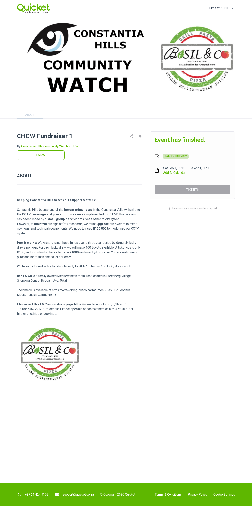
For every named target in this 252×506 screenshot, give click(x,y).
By (48, 146)
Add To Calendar (174, 173)
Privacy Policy (197, 494)
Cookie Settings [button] (224, 494)
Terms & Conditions (168, 494)
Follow (40, 155)
